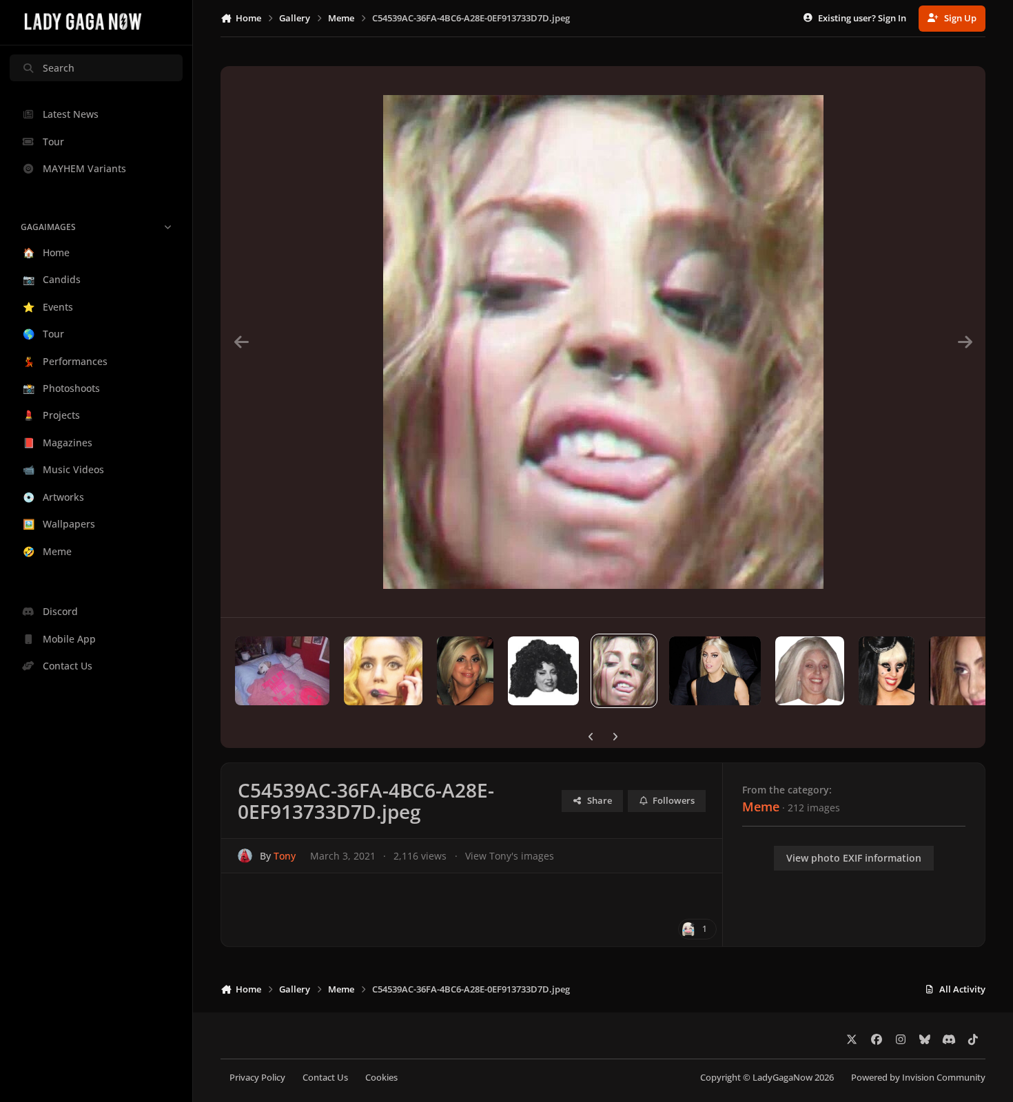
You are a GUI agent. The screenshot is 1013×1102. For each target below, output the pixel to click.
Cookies (381, 1077)
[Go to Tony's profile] (245, 856)
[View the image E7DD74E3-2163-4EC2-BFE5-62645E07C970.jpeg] (887, 670)
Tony (285, 855)
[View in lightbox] (603, 341)
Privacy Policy (257, 1077)
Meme (760, 806)
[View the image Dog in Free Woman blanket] (282, 670)
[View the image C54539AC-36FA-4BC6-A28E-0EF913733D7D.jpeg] (624, 670)
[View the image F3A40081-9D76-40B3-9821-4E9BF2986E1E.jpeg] (383, 670)
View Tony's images (509, 855)
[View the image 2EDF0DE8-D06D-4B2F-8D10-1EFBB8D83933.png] (715, 670)
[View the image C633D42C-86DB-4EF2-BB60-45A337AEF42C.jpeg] (543, 670)
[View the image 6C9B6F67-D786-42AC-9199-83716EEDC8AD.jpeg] (465, 670)
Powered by (918, 1077)
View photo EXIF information (853, 857)
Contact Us (325, 1077)
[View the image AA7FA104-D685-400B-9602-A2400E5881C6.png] (809, 670)
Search (58, 67)
